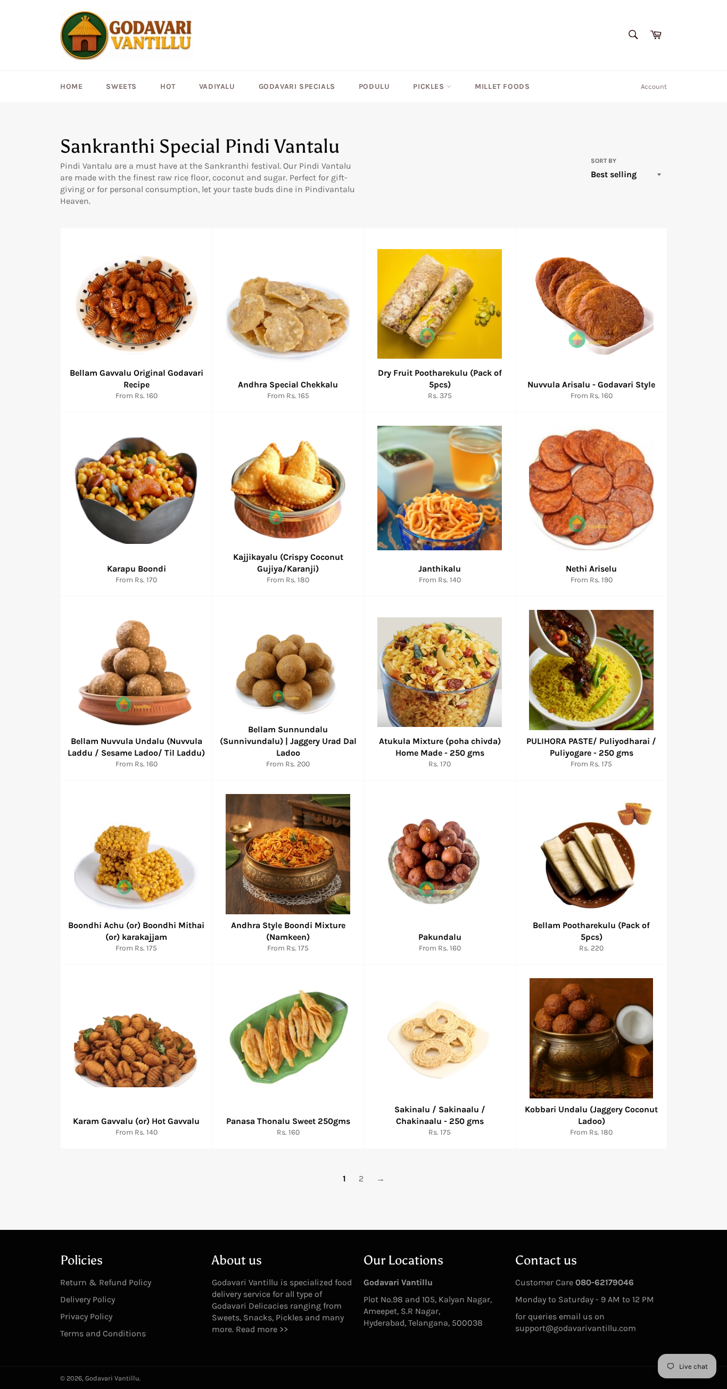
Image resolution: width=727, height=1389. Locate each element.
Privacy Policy (86, 1316)
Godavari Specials (297, 86)
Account (654, 86)
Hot (168, 86)
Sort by (603, 160)
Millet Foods (502, 86)
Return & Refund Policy (105, 1282)
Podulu (374, 86)
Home (71, 86)
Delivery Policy (87, 1299)
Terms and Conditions (103, 1333)
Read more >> (262, 1329)
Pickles (430, 86)
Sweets (121, 86)
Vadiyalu (217, 86)
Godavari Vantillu (112, 1378)
